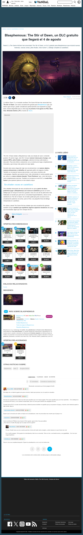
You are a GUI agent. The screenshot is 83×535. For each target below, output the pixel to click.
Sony (12, 1)
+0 (27, 389)
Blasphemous (42, 104)
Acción (37, 319)
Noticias (11, 5)
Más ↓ (30, 2)
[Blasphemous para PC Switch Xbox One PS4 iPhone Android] (9, 317)
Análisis (17, 5)
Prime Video (17, 1)
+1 (29, 410)
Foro (48, 5)
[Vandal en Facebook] (9, 523)
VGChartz (44, 528)
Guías (21, 5)
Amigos (46, 377)
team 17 (16, 368)
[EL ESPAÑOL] (79, 2)
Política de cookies (72, 524)
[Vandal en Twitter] (15, 523)
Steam (30, 110)
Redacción (44, 522)
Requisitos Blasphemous (22, 327)
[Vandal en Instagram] (22, 523)
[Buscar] (74, 2)
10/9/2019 (26, 319)
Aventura (42, 319)
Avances (39, 5)
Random (53, 5)
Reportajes (33, 5)
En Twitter (52, 377)
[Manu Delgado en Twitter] (13, 217)
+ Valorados (39, 377)
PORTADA (5, 5)
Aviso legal (70, 522)
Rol (25, 320)
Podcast (73, 5)
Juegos (26, 5)
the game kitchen (24, 368)
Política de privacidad (60, 524)
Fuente (5, 287)
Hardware (59, 5)
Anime (22, 1)
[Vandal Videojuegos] (41, 2)
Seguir (6, 311)
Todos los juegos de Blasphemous (25, 325)
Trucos (44, 5)
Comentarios (31, 377)
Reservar (49, 316)
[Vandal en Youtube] (28, 523)
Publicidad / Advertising (60, 522)
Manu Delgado (67, 96)
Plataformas (66, 5)
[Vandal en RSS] (34, 523)
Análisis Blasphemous (22, 323)
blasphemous (7, 368)
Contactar (44, 524)
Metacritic (13, 3)
